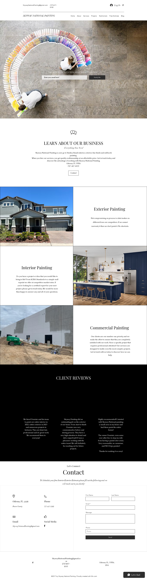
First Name (89, 495)
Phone (88, 527)
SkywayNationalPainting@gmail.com (35, 5)
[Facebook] (123, 5)
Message (89, 512)
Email (87, 504)
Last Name (115, 495)
